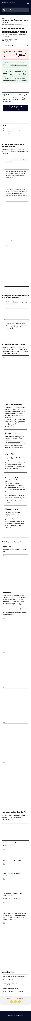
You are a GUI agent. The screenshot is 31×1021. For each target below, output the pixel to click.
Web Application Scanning (17, 19)
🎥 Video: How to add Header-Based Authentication (15, 108)
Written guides (6, 22)
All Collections (5, 19)
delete (5, 73)
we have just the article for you (18, 65)
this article (13, 525)
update (22, 71)
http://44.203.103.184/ (13, 442)
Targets (8, 160)
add (16, 71)
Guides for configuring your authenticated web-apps (15, 20)
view (18, 71)
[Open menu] (28, 3)
